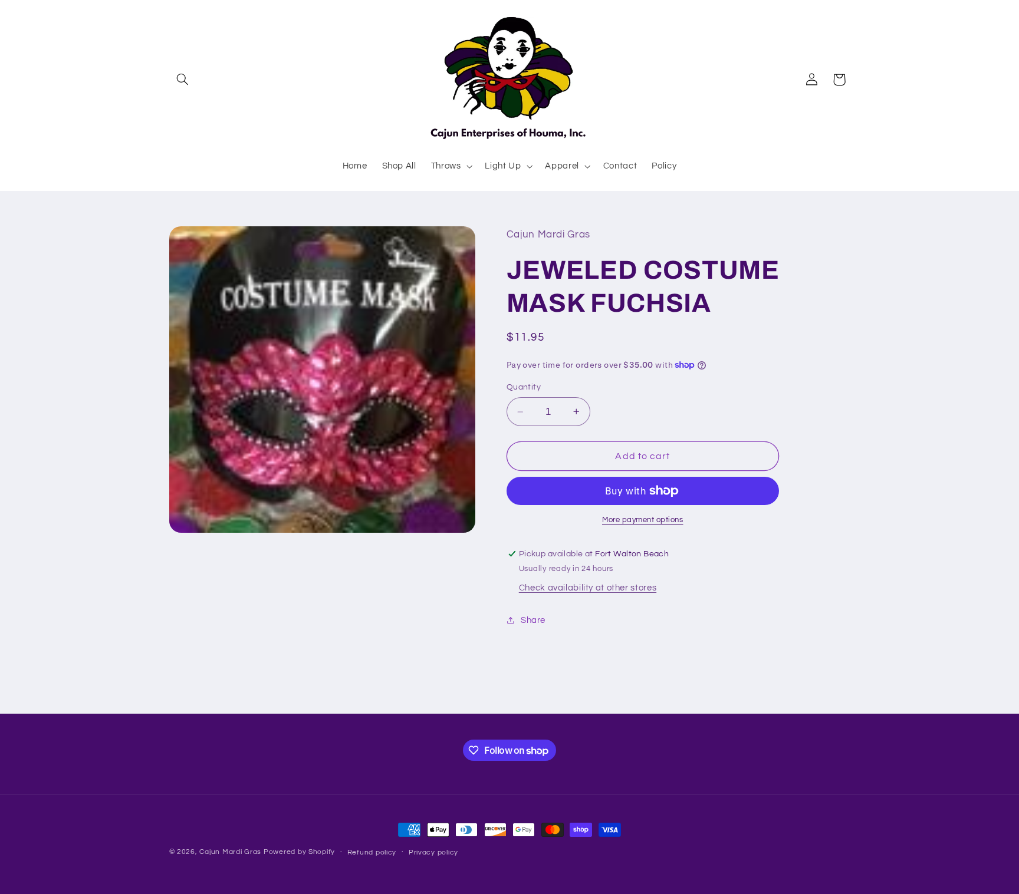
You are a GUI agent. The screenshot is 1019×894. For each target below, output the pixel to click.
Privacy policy (433, 852)
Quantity (524, 387)
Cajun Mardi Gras (230, 852)
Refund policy (372, 852)
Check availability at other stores (587, 587)
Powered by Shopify (299, 852)
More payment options (642, 520)
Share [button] (533, 620)
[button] (182, 79)
